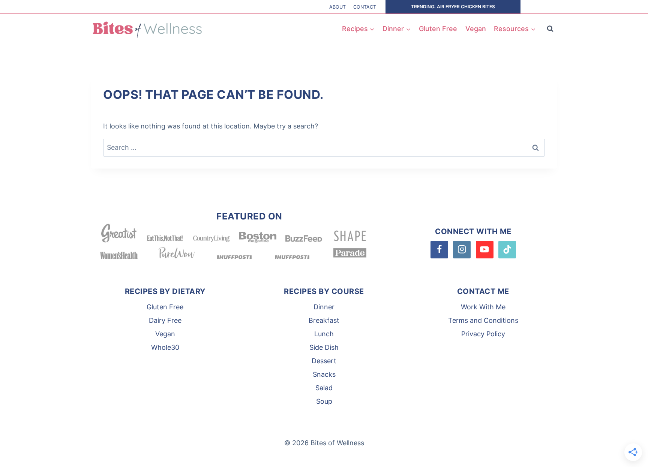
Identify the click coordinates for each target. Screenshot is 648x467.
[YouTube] (485, 249)
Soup (324, 401)
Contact (364, 7)
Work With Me (483, 307)
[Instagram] (462, 249)
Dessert (324, 361)
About (337, 7)
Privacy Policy (483, 334)
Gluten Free (438, 29)
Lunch (324, 334)
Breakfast (324, 320)
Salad (324, 388)
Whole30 (165, 347)
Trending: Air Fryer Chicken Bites (453, 6)
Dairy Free (165, 320)
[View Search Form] (550, 29)
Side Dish (324, 347)
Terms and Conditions (483, 320)
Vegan (475, 29)
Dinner (324, 307)
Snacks (324, 374)
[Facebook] (439, 249)
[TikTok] (507, 249)
